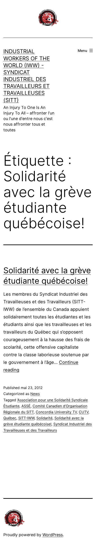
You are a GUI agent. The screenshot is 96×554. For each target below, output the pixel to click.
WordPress (52, 534)
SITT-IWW (26, 418)
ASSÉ (26, 406)
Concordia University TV (56, 412)
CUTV (83, 412)
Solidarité (44, 418)
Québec (9, 418)
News (35, 393)
